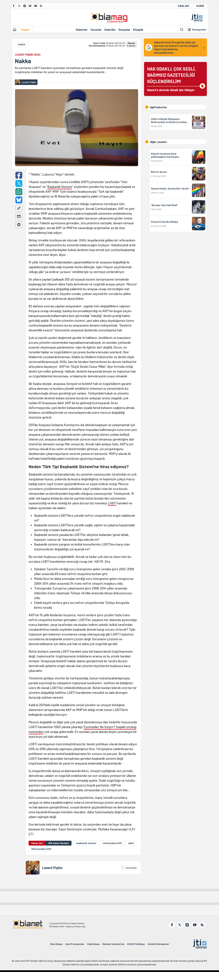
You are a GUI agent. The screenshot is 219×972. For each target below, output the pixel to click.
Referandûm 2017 (41, 848)
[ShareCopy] (18, 208)
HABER (21, 44)
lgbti (131, 843)
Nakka (23, 60)
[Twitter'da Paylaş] (18, 183)
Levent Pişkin (52, 868)
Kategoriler (199, 29)
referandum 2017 (112, 843)
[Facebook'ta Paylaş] (18, 175)
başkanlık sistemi (86, 843)
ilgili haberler (158, 107)
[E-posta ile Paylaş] (18, 216)
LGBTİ (112, 503)
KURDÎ (200, 5)
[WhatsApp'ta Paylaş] (18, 191)
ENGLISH (183, 5)
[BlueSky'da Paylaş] (18, 199)
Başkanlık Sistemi (59, 187)
